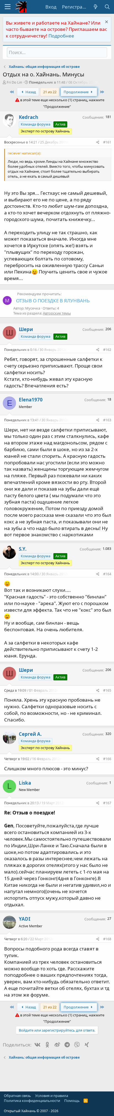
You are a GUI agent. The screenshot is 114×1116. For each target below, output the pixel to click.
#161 (107, 142)
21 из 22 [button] (49, 91)
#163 (107, 420)
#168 (107, 939)
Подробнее (61, 36)
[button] (7, 7)
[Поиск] (107, 6)
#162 (107, 349)
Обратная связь (17, 1095)
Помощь (72, 1100)
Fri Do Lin (14, 82)
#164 (107, 574)
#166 (107, 759)
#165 (107, 690)
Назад (30, 91)
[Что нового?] (95, 6)
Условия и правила (51, 1095)
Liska (25, 783)
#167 (107, 803)
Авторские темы (57, 313)
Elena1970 (31, 399)
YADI (24, 919)
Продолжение (76, 91)
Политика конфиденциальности (32, 1100)
